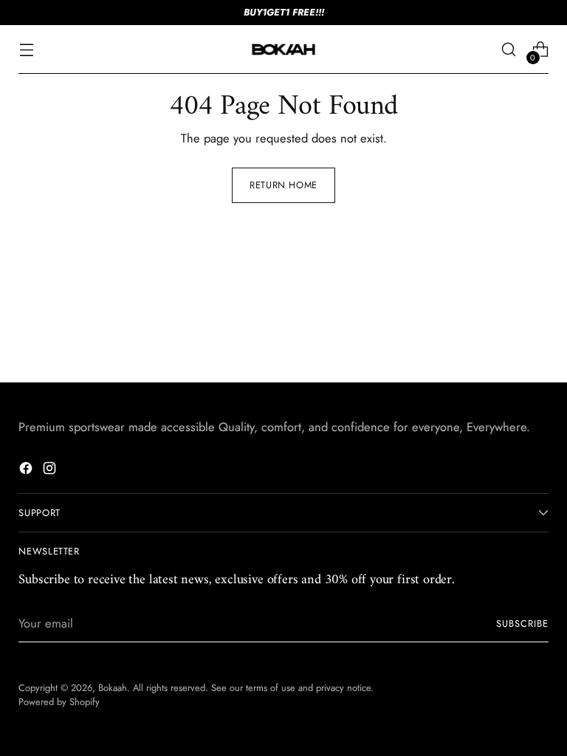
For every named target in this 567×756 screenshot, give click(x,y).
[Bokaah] (283, 49)
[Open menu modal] (26, 50)
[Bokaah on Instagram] (51, 471)
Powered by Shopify (59, 702)
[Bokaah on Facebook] (27, 471)
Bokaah (112, 688)
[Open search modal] (509, 50)
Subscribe (522, 623)
